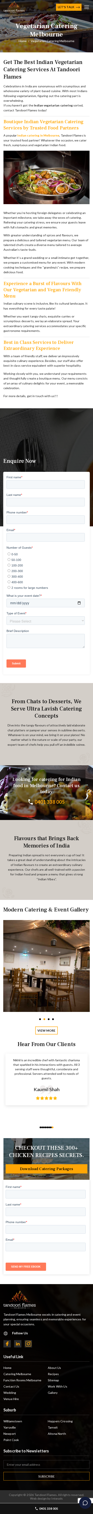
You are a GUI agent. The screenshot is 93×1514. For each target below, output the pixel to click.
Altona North (57, 1433)
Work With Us (57, 1386)
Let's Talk (66, 7)
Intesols (57, 1498)
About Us (54, 1368)
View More (46, 1030)
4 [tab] (53, 1019)
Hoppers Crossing (60, 1421)
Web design (38, 1498)
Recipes (53, 1374)
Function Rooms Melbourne (22, 1380)
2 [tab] (44, 1019)
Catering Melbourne (17, 1374)
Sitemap (53, 1380)
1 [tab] (40, 1019)
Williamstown (12, 1421)
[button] (40, 1127)
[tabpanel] (46, 966)
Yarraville (9, 1427)
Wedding (9, 1392)
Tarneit (53, 1427)
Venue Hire (11, 1399)
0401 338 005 (48, 1508)
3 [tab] (49, 1019)
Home (7, 1368)
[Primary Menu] (87, 7)
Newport (9, 1433)
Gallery (53, 1392)
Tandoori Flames (45, 1495)
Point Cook (11, 1440)
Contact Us (11, 1386)
